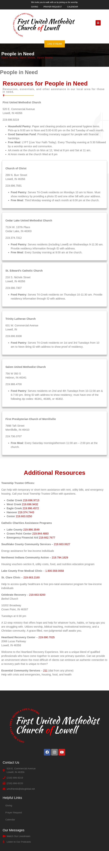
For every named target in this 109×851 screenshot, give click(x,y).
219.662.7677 (47, 537)
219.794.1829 (60, 557)
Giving (34, 7)
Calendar (72, 7)
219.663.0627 (62, 544)
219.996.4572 (31, 508)
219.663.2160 (31, 577)
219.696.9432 (30, 504)
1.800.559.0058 (54, 570)
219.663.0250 (24, 516)
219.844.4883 (40, 533)
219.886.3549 (31, 529)
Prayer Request (52, 7)
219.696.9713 (31, 500)
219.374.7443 (26, 512)
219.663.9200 (37, 594)
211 (45, 670)
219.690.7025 (46, 637)
